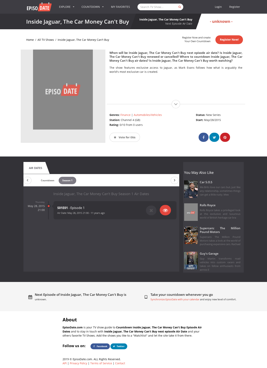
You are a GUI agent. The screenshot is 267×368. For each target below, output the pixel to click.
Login (218, 7)
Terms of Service (101, 363)
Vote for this (126, 137)
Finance (125, 115)
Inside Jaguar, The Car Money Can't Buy (83, 40)
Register (234, 7)
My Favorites (120, 7)
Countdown (47, 180)
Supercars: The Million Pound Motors (220, 230)
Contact (120, 363)
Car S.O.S (206, 182)
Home (30, 40)
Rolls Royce (208, 205)
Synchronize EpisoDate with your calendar (175, 299)
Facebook (101, 346)
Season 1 (67, 180)
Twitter (120, 346)
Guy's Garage (209, 253)
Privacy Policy (78, 363)
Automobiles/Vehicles (148, 115)
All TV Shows (46, 40)
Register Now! (229, 39)
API (65, 363)
